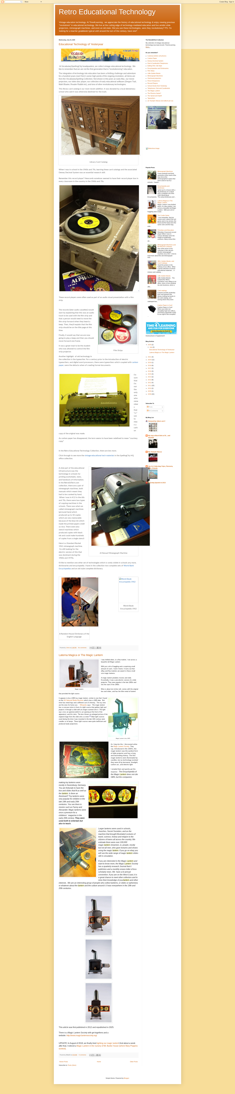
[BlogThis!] (93, 648)
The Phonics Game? (154, 93)
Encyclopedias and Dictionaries (158, 68)
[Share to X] (95, 648)
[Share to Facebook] (98, 648)
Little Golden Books (153, 73)
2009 (150, 391)
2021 (150, 357)
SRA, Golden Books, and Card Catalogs (166, 262)
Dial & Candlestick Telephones (157, 63)
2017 (150, 368)
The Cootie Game (163, 215)
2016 (150, 371)
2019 (150, 362)
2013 (150, 380)
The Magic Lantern (153, 91)
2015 (150, 374)
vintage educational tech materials (99, 456)
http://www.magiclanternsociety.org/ (81, 1035)
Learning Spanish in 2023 (157, 483)
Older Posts (134, 1062)
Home (99, 1062)
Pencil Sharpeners (153, 81)
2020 (150, 360)
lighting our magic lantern (108, 1043)
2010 (150, 388)
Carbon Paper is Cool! (165, 305)
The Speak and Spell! (154, 96)
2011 (150, 385)
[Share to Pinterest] (100, 648)
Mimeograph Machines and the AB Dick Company (167, 245)
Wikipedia (83, 705)
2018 (150, 365)
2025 (150, 345)
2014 (150, 377)
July (151, 347)
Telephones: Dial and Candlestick (158, 88)
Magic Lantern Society (121, 746)
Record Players (152, 83)
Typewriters (151, 98)
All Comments (153, 411)
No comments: (82, 647)
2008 (150, 394)
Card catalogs (162, 290)
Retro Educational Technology (107, 12)
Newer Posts (63, 1062)
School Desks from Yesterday (157, 86)
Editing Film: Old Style (154, 66)
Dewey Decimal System (155, 61)
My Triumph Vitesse (155, 452)
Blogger (126, 1078)
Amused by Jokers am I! (156, 421)
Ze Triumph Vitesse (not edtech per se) (160, 101)
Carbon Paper (152, 58)
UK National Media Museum (74, 700)
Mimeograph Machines (155, 76)
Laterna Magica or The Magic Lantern (81, 655)
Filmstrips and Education (166, 230)
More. (147, 47)
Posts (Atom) (72, 1065)
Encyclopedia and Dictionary (164, 187)
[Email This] (91, 648)
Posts (150, 407)
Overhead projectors (154, 78)
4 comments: (83, 1055)
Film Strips (150, 71)
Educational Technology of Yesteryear (81, 44)
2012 (150, 382)
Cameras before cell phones (156, 56)
